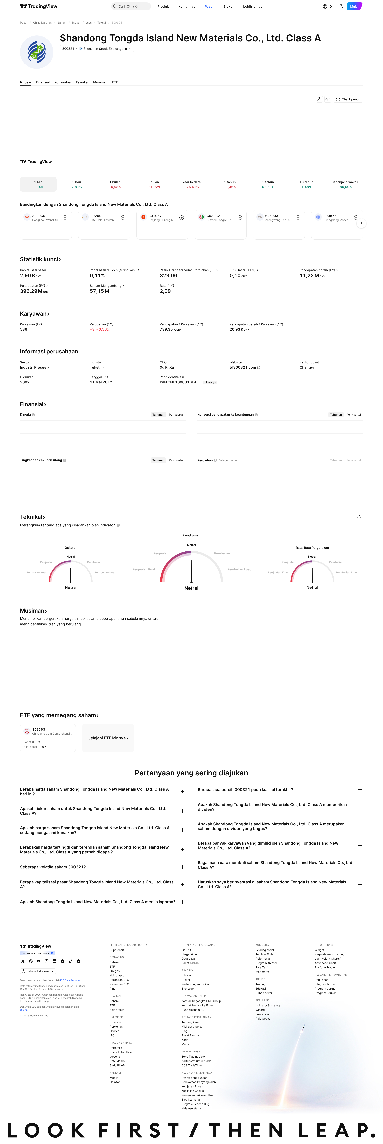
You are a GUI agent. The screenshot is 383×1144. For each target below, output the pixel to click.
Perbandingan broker (195, 984)
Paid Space (263, 1018)
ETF (112, 966)
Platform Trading (326, 967)
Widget (319, 950)
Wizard (260, 1009)
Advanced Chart (325, 963)
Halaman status (192, 1108)
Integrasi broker (325, 984)
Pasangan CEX (119, 979)
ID (330, 6)
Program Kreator (266, 963)
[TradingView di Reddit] (78, 961)
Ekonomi (115, 1022)
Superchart (117, 950)
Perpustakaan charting (330, 954)
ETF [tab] (115, 82)
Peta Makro (117, 1061)
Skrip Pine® (117, 1065)
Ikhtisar (186, 975)
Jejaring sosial (265, 950)
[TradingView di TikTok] (70, 961)
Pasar (209, 6)
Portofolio (116, 1047)
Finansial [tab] (43, 82)
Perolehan (116, 1026)
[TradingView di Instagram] (46, 961)
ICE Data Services (70, 980)
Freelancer (262, 1014)
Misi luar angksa (192, 1026)
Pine (112, 988)
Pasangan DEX (119, 984)
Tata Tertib (263, 967)
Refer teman (263, 958)
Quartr (23, 1009)
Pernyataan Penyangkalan (199, 1082)
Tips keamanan (191, 1099)
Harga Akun (189, 954)
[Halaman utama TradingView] (39, 6)
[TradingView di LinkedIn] (54, 961)
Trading (261, 984)
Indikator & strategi (268, 1005)
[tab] (158, 414)
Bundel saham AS (193, 1009)
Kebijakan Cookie (193, 1090)
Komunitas (186, 6)
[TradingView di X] (23, 961)
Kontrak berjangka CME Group (201, 1001)
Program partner (325, 988)
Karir (185, 1039)
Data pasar (189, 958)
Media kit (187, 1044)
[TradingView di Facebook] (31, 961)
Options (115, 1056)
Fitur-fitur (187, 950)
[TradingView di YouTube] (38, 961)
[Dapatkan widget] (327, 99)
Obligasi (115, 971)
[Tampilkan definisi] (49, 270)
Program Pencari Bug (195, 1104)
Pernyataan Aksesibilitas (197, 1095)
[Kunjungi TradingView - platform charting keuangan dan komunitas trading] (36, 161)
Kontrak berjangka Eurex (198, 1005)
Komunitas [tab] (62, 82)
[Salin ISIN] (199, 382)
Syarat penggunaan (194, 1077)
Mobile (114, 1077)
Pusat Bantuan (191, 1035)
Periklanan (321, 979)
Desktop (115, 1082)
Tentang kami (190, 1022)
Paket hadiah (190, 963)
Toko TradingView (193, 1056)
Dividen (114, 1031)
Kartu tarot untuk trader (197, 1061)
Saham (114, 962)
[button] (172, 6)
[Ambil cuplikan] (319, 99)
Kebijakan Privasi (192, 1086)
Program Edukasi (326, 993)
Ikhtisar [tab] (25, 82)
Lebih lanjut (252, 6)
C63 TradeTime (192, 1065)
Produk (163, 6)
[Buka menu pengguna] (341, 6)
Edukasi (261, 988)
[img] (126, 48)
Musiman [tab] (100, 82)
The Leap (188, 988)
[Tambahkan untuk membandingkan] (65, 217)
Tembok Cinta (265, 954)
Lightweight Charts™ (328, 958)
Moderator (262, 971)
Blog (184, 1031)
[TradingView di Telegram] (62, 961)
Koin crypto (117, 975)
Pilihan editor (264, 993)
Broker (228, 6)
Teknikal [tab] (82, 82)
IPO (112, 1035)
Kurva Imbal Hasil (121, 1052)
